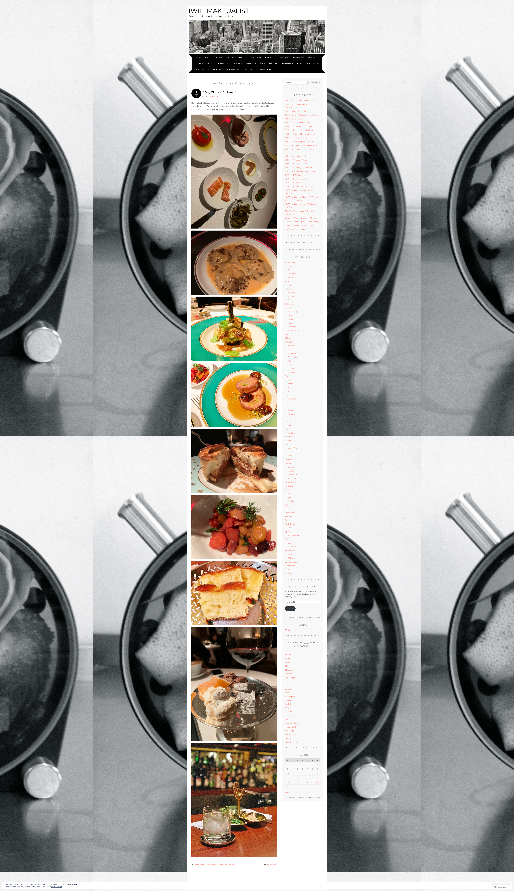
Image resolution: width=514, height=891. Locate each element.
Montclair (291, 471)
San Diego (217, 69)
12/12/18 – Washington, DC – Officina (300, 218)
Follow (290, 609)
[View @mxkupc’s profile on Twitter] (286, 630)
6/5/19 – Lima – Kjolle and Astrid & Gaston (302, 115)
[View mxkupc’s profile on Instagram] (289, 630)
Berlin (290, 387)
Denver (311, 57)
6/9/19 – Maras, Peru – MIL (296, 111)
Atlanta (219, 57)
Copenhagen (298, 57)
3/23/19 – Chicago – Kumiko (296, 160)
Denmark (289, 349)
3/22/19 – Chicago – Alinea (296, 164)
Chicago (269, 57)
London (199, 63)
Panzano (291, 414)
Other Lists (287, 63)
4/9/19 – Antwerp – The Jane (296, 138)
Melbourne (292, 273)
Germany (289, 383)
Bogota (291, 346)
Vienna (291, 285)
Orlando (273, 63)
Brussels (291, 296)
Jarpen (290, 543)
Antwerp (291, 292)
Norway (288, 490)
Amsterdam (290, 262)
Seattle (248, 69)
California (289, 304)
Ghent (290, 300)
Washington (290, 566)
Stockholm (292, 547)
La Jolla (291, 315)
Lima (290, 509)
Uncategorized (291, 562)
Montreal (237, 63)
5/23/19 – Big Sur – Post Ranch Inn (299, 130)
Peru (287, 505)
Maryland (289, 437)
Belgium (288, 289)
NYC (233, 864)
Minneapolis (222, 63)
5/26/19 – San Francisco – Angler (298, 126)
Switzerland (290, 551)
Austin (231, 57)
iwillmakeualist (219, 11)
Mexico (288, 444)
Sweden (288, 539)
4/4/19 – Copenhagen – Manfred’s (299, 167)
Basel (290, 554)
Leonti (207, 864)
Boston (241, 57)
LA (321, 57)
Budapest (292, 399)
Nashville (251, 63)
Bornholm (292, 353)
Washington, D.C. (292, 573)
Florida (288, 361)
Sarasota (291, 372)
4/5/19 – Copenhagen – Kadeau (298, 156)
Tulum (290, 456)
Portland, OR (202, 69)
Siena (290, 418)
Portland (291, 433)
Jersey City (292, 467)
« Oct (287, 793)
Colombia (289, 342)
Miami (210, 63)
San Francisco (234, 69)
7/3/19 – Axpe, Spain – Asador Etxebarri (301, 100)
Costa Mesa (292, 308)
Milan (290, 406)
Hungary (288, 395)
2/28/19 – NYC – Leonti (219, 92)
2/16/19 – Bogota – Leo (294, 182)
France (288, 376)
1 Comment (271, 864)
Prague (288, 520)
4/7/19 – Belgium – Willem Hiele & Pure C (301, 145)
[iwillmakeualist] (257, 52)
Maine (287, 429)
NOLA (262, 63)
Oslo (289, 494)
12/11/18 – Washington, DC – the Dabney (302, 222)
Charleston (255, 57)
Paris (300, 63)
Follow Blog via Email (302, 586)
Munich (291, 391)
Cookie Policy (56, 887)
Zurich (290, 558)
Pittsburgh (289, 516)
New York (214, 96)
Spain (287, 532)
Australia (288, 270)
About (208, 57)
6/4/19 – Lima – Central (294, 119)
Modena (291, 410)
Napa (290, 323)
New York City (225, 864)
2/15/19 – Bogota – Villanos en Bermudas (302, 186)
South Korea (290, 524)
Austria (288, 281)
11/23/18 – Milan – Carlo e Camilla (299, 225)
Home (198, 57)
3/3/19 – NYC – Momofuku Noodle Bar (300, 171)
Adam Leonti (199, 864)
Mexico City (292, 448)
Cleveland (283, 57)
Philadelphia (290, 513)
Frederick (291, 440)
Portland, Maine (314, 63)
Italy (286, 402)
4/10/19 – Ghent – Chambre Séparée (300, 134)
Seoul (290, 528)
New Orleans (290, 482)
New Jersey (289, 463)
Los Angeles (293, 319)
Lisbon (288, 421)
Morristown (292, 475)
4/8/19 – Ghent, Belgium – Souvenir (299, 141)
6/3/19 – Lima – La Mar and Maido (299, 122)
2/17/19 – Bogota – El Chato (296, 179)
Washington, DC (264, 69)
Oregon (288, 497)
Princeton (292, 478)
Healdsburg (292, 311)
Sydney (291, 277)
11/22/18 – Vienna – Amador (297, 229)
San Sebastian (294, 535)
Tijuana (291, 452)
